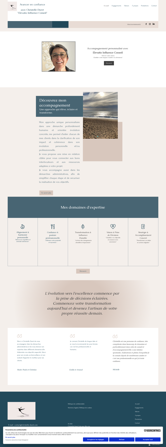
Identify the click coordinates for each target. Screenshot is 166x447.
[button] (60, 24)
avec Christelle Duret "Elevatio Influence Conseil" (32, 11)
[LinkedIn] (153, 24)
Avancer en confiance (32, 4)
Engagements (139, 408)
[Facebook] (146, 24)
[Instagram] (150, 24)
